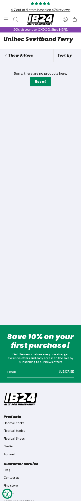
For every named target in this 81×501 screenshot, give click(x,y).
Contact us (11, 477)
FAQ (7, 470)
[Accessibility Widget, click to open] (7, 494)
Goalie (8, 446)
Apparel (9, 454)
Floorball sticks (14, 423)
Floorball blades (14, 430)
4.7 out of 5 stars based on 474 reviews (40, 9)
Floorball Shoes (14, 438)
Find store (11, 485)
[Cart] (74, 19)
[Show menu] (5, 19)
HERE (63, 29)
